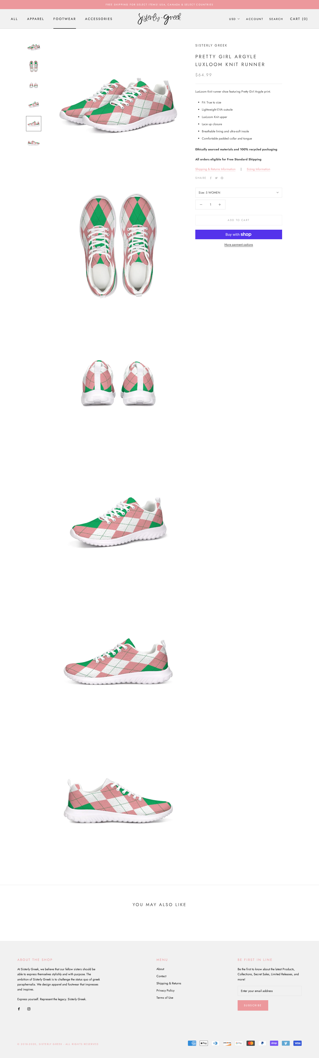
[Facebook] (210, 178)
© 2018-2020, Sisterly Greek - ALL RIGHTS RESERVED (58, 1044)
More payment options (238, 244)
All (14, 19)
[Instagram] (28, 1008)
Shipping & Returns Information (215, 169)
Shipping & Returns (168, 983)
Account (254, 19)
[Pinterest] (222, 178)
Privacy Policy (165, 990)
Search (276, 19)
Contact (161, 976)
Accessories (99, 19)
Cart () (299, 19)
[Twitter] (216, 178)
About (160, 969)
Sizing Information (258, 169)
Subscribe (253, 1005)
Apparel (35, 19)
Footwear (64, 19)
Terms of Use (164, 997)
